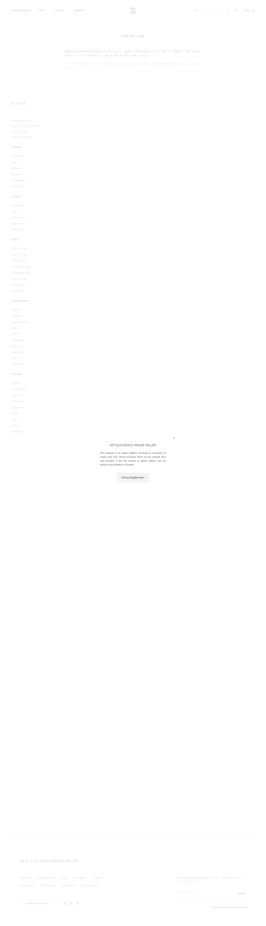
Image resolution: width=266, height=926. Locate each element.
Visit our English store (133, 477)
